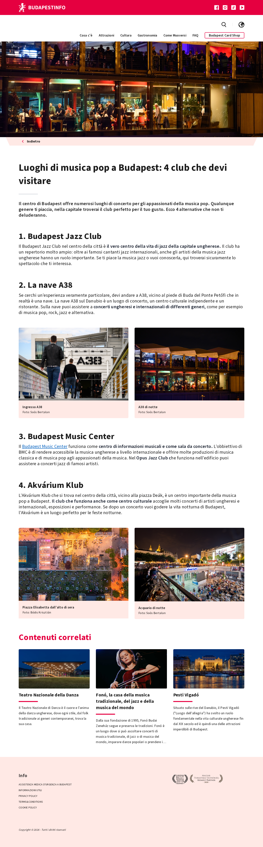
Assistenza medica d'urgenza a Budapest (45, 784)
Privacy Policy (28, 796)
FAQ (196, 35)
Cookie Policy (28, 807)
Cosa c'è (86, 35)
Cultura (126, 35)
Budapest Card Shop (224, 35)
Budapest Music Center (44, 446)
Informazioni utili (30, 790)
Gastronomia (147, 35)
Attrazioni (106, 35)
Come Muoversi (174, 35)
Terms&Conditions (31, 801)
